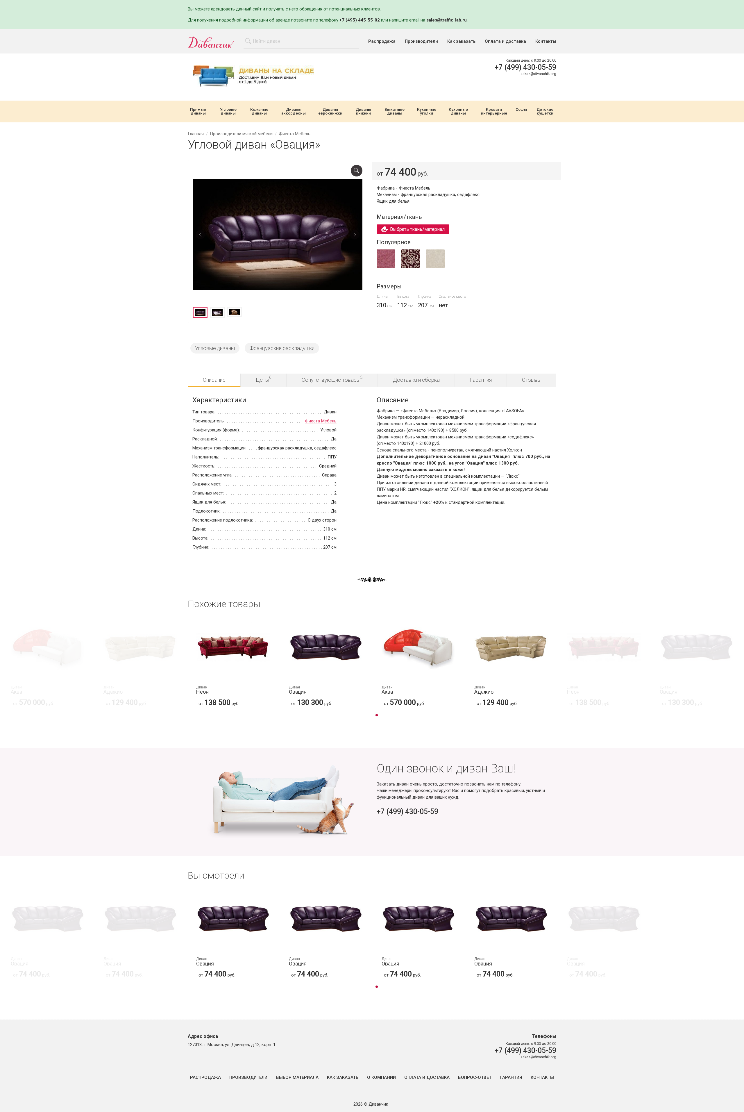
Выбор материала (297, 1077)
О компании (381, 1077)
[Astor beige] (435, 267)
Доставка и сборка (416, 380)
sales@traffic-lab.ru (446, 20)
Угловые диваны (228, 111)
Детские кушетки (544, 111)
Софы (521, 110)
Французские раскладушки (281, 348)
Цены (263, 379)
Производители (421, 41)
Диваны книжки (363, 111)
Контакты (545, 41)
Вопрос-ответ (474, 1077)
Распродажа (382, 41)
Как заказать (461, 41)
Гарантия (481, 380)
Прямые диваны (198, 111)
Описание (214, 380)
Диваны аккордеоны (293, 111)
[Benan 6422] (410, 267)
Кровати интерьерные (494, 111)
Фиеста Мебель (321, 421)
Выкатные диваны (394, 111)
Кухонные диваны (458, 111)
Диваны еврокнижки (330, 111)
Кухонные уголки (426, 111)
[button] (377, 715)
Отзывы (531, 380)
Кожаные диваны (259, 111)
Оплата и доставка (505, 41)
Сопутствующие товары (332, 379)
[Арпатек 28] (386, 267)
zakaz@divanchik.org (538, 74)
